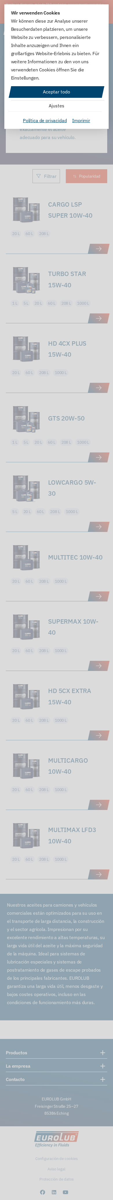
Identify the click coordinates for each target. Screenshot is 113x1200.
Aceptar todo (56, 92)
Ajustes (56, 106)
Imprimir (81, 120)
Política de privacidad (45, 120)
